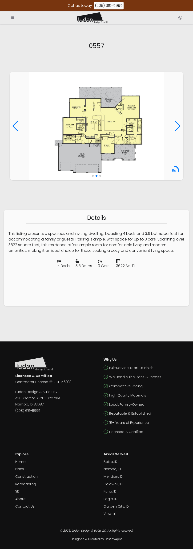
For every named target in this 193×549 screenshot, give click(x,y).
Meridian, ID (113, 476)
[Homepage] (92, 18)
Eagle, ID (110, 499)
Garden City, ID (116, 506)
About (20, 499)
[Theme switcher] (180, 18)
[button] (15, 126)
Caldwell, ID (113, 484)
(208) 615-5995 (109, 5)
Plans (19, 469)
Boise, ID (110, 461)
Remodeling (25, 484)
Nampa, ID (112, 469)
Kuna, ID (110, 491)
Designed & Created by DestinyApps (96, 539)
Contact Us (25, 506)
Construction (26, 476)
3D (17, 491)
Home (20, 461)
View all (110, 513)
